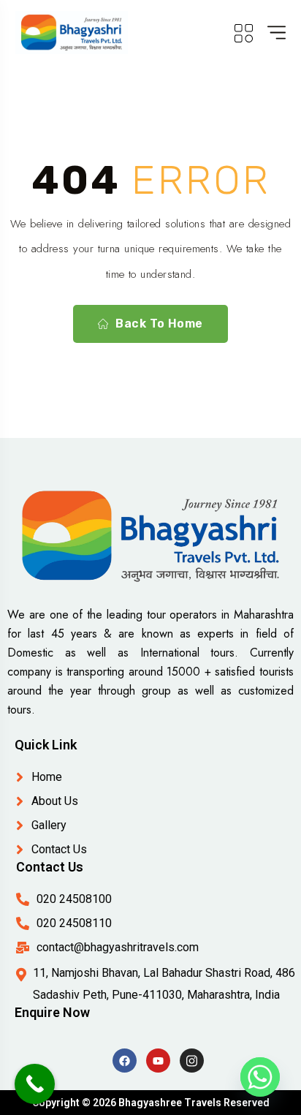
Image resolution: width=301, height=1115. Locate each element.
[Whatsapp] (260, 1077)
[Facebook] (125, 1060)
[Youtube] (158, 1060)
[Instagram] (192, 1060)
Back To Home (159, 323)
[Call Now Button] (35, 1084)
